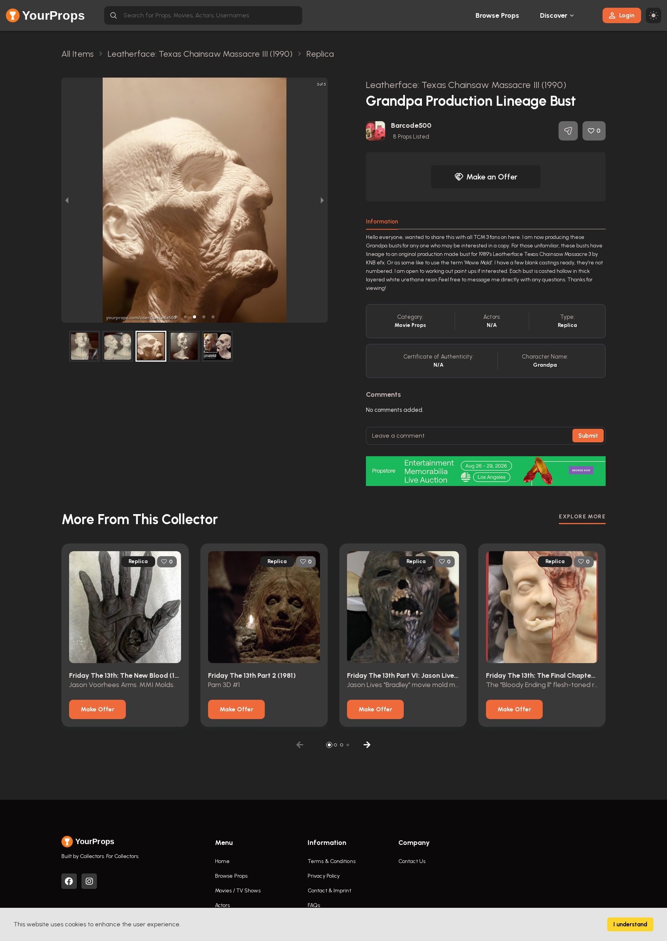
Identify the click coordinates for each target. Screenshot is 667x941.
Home (222, 861)
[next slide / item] (322, 200)
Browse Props (497, 15)
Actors (222, 905)
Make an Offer (491, 176)
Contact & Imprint (329, 890)
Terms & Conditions (332, 861)
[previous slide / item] (66, 200)
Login (627, 15)
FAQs (314, 905)
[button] (176, 316)
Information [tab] (382, 221)
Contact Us (411, 861)
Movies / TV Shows (238, 890)
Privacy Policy (324, 876)
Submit (588, 435)
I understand (630, 924)
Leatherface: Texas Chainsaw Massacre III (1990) (466, 84)
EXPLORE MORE (582, 516)
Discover (554, 15)
